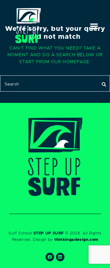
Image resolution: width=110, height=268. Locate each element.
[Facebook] (50, 257)
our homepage (70, 61)
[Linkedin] (60, 257)
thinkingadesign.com (76, 239)
